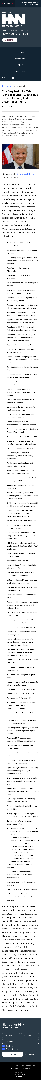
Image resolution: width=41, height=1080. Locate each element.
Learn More (29, 1054)
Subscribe (10, 39)
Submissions (20, 71)
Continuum (10, 1046)
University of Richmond (30, 4)
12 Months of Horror (25, 173)
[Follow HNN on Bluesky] (13, 78)
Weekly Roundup (12, 1049)
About (20, 65)
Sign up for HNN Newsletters (20, 1068)
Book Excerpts (21, 58)
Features (20, 52)
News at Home (7, 86)
